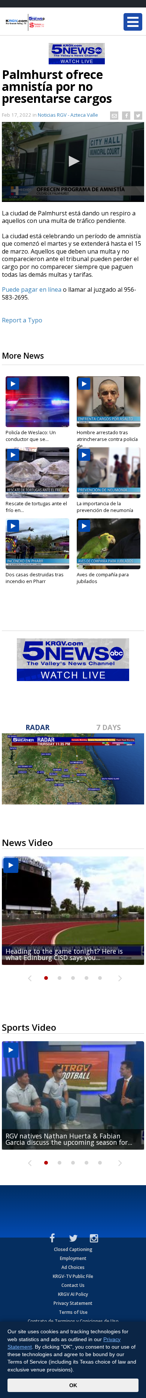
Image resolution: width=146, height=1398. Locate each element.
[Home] (50, 22)
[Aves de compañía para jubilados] (108, 543)
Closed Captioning (73, 1249)
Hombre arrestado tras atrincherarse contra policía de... (107, 439)
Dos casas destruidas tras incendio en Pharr (35, 578)
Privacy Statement (73, 1303)
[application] (73, 162)
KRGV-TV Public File (73, 1276)
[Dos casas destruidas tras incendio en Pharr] (37, 543)
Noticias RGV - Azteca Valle (68, 114)
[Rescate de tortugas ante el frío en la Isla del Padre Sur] (37, 472)
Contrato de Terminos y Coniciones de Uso (73, 1321)
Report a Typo (22, 320)
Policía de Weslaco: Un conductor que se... (31, 435)
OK (73, 1385)
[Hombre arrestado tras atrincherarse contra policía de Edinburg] (108, 401)
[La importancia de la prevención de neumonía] (108, 472)
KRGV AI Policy (73, 1294)
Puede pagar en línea (31, 289)
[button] (73, 161)
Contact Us (73, 1285)
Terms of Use (73, 1312)
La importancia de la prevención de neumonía (105, 506)
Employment (73, 1258)
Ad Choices (73, 1267)
